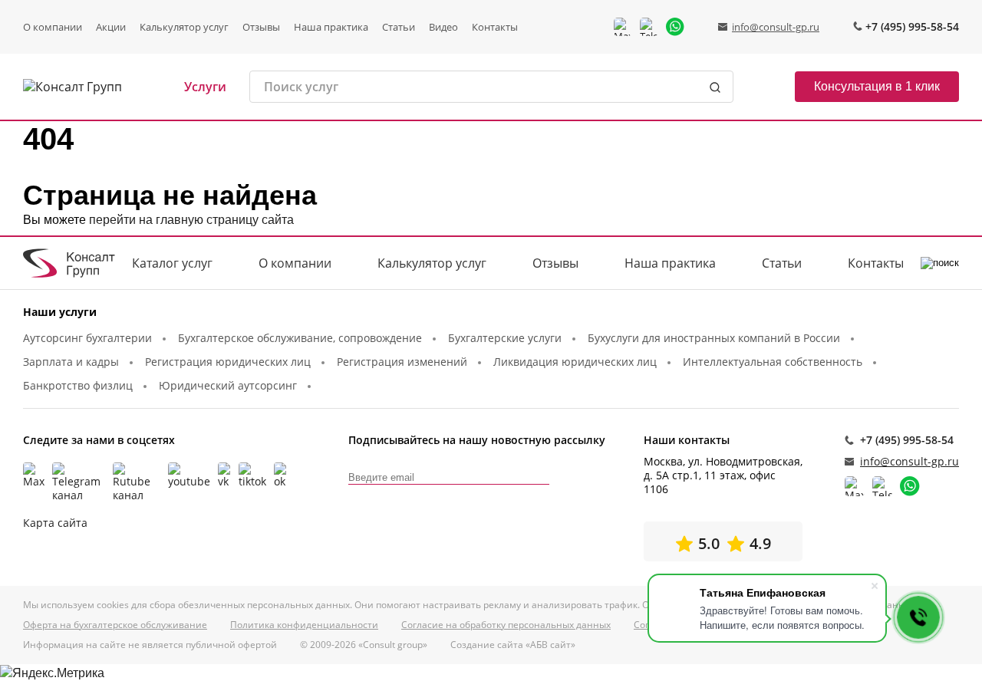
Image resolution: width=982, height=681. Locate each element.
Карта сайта (55, 522)
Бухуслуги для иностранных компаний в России (714, 338)
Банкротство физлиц (78, 385)
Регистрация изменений (402, 361)
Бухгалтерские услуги (505, 338)
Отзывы (261, 27)
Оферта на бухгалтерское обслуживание (115, 625)
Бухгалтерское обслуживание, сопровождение (300, 338)
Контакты (495, 27)
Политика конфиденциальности (304, 625)
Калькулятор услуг (184, 27)
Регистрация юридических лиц (228, 361)
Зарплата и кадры (71, 361)
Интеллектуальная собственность (772, 361)
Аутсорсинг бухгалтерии (87, 338)
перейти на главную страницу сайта (191, 219)
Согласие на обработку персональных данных (506, 625)
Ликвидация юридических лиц (575, 361)
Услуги (205, 87)
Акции (111, 27)
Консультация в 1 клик (877, 86)
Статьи (398, 27)
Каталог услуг (172, 263)
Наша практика (331, 27)
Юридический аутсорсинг (228, 385)
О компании (52, 27)
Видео (443, 27)
